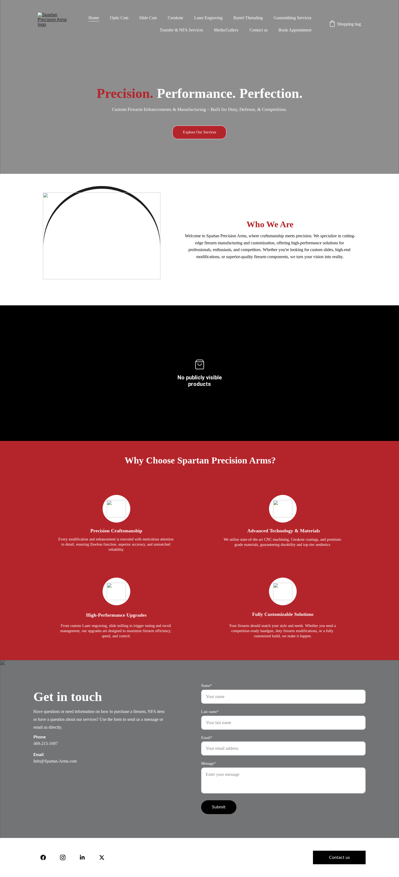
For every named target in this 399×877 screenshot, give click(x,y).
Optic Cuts (119, 17)
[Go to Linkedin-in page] (82, 857)
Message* (208, 763)
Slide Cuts (148, 17)
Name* (206, 686)
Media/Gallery (226, 30)
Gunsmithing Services (292, 17)
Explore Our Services (199, 132)
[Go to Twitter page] (101, 857)
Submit (219, 807)
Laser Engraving (208, 17)
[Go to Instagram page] (62, 857)
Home (93, 17)
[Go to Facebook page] (43, 857)
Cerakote (175, 17)
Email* (206, 738)
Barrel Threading (248, 17)
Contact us (258, 30)
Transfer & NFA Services (181, 30)
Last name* (210, 712)
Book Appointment (294, 30)
